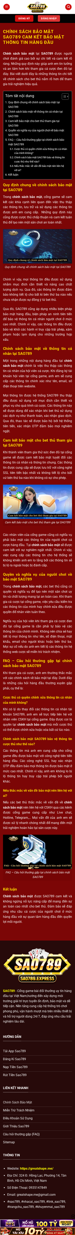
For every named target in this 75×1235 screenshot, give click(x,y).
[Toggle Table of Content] (63, 96)
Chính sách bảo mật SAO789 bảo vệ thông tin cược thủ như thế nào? (39, 159)
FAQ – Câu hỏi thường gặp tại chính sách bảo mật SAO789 (36, 142)
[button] (6, 7)
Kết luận (13, 174)
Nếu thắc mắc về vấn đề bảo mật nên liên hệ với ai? (39, 168)
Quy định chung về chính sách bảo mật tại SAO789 (34, 105)
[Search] (68, 7)
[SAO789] (38, 7)
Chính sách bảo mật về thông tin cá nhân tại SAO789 (35, 114)
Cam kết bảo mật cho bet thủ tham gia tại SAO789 (33, 123)
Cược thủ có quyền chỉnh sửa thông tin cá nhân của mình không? (40, 151)
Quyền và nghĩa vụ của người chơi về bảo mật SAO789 (36, 133)
